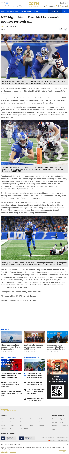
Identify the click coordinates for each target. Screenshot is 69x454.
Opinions (30, 11)
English (3, 6)
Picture (3, 425)
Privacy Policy (4, 452)
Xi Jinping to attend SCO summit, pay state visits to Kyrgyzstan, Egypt (10, 347)
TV (59, 11)
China (7, 11)
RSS (44, 6)
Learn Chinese (24, 428)
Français (13, 6)
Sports (12, 422)
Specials (41, 425)
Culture (3, 422)
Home (2, 11)
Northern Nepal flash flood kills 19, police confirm (35, 399)
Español (7, 6)
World (12, 11)
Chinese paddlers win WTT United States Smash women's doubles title (11, 375)
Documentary (64, 425)
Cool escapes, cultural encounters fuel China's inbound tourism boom (34, 375)
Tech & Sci (37, 11)
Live (21, 425)
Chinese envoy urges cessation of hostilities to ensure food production (56, 347)
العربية (18, 6)
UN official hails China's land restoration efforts (34, 383)
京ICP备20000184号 (62, 437)
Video (12, 425)
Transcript (3, 428)
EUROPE (13, 428)
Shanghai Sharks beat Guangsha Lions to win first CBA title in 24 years (11, 393)
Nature (41, 422)
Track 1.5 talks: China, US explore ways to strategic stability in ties (33, 347)
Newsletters (51, 6)
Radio (53, 11)
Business (23, 11)
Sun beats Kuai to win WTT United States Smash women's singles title (10, 384)
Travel (31, 422)
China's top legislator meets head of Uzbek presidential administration (36, 391)
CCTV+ (54, 429)
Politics (17, 11)
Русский (22, 6)
